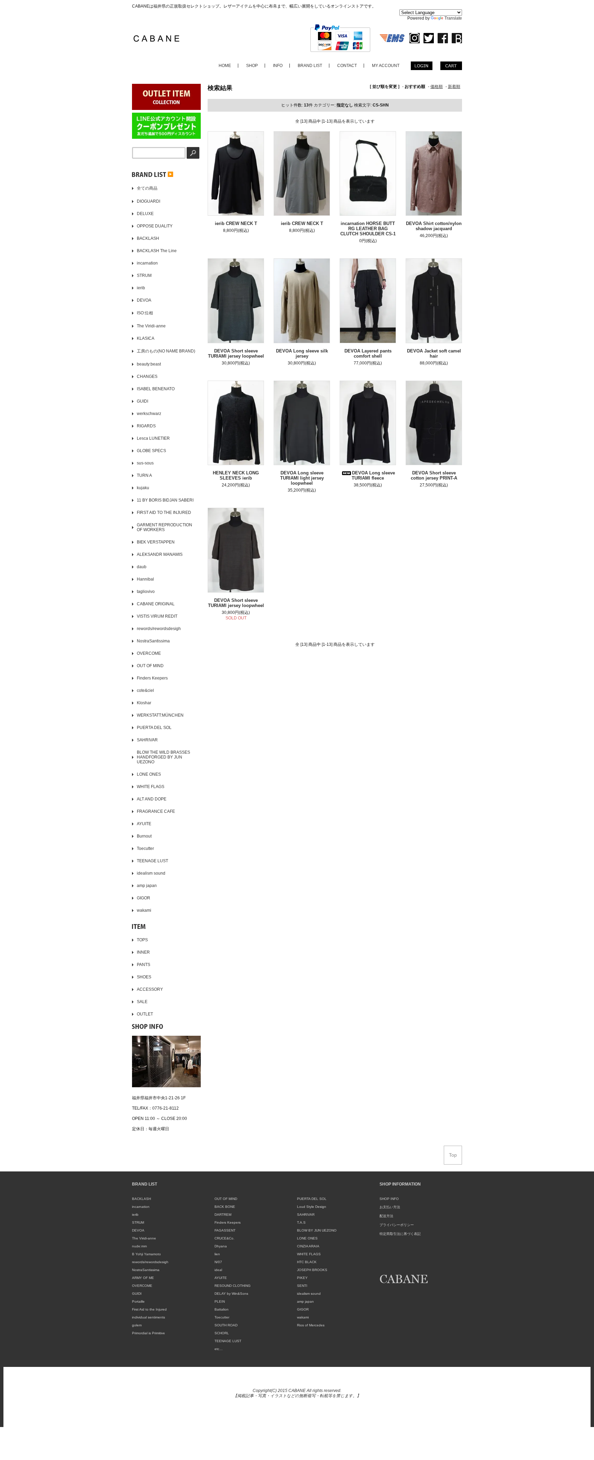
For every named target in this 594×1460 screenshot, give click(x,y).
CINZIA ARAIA (308, 1246)
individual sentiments (148, 1317)
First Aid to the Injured (149, 1309)
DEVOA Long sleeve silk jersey (302, 353)
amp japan (305, 1301)
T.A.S (301, 1222)
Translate (453, 18)
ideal (218, 1270)
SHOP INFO (389, 1199)
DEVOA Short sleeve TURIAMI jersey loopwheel (236, 353)
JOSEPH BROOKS (312, 1270)
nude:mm (139, 1246)
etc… (218, 1349)
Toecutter (221, 1317)
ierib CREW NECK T (236, 223)
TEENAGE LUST (227, 1341)
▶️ (170, 174)
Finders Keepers (227, 1222)
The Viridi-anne (144, 1238)
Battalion (221, 1309)
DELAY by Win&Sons (231, 1293)
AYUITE (220, 1278)
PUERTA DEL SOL (312, 1199)
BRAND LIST (310, 65)
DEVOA (138, 1230)
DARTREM (222, 1214)
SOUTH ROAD (226, 1325)
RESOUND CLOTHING (232, 1286)
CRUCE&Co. (224, 1238)
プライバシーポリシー (397, 1225)
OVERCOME (142, 1286)
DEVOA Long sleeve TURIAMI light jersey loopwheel (302, 478)
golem (137, 1325)
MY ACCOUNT (385, 65)
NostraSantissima (146, 1270)
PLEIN (219, 1301)
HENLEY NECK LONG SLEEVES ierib (236, 475)
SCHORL (221, 1333)
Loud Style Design (311, 1207)
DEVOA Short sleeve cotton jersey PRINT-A (434, 475)
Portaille (138, 1301)
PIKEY (302, 1278)
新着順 (454, 86)
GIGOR (303, 1309)
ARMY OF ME (143, 1278)
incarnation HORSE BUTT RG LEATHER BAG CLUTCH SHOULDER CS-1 (368, 228)
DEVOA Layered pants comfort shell (368, 353)
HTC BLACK (307, 1262)
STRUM (138, 1222)
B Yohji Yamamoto (146, 1254)
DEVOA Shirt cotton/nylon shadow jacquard (434, 226)
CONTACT (347, 65)
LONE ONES (307, 1238)
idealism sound (309, 1293)
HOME (225, 65)
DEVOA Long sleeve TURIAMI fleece (373, 475)
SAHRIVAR (306, 1214)
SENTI (302, 1286)
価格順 (436, 86)
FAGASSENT (224, 1230)
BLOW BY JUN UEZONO (317, 1230)
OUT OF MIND (225, 1199)
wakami (303, 1317)
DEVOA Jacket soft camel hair (434, 353)
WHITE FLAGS (309, 1254)
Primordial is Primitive (148, 1333)
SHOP (252, 65)
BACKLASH (141, 1199)
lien (217, 1254)
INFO (278, 65)
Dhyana (220, 1246)
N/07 (218, 1262)
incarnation (141, 1207)
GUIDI (137, 1293)
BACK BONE (224, 1207)
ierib (135, 1214)
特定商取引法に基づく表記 (400, 1234)
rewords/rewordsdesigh (150, 1262)
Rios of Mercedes (310, 1325)
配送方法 (386, 1216)
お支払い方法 (390, 1207)
